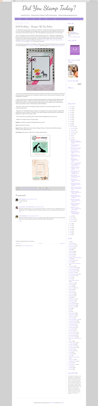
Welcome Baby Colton (47, 40)
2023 (70, 112)
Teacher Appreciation (74, 357)
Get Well (71, 286)
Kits (70, 310)
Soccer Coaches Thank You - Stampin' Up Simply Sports (75, 164)
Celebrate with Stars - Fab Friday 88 (75, 145)
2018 (70, 121)
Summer (71, 349)
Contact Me (29, 19)
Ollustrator (51, 402)
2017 (70, 123)
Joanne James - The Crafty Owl (26, 206)
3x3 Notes (71, 243)
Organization (72, 324)
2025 (70, 108)
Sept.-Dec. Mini (72, 336)
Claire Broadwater (23, 216)
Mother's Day (72, 316)
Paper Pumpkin (73, 327)
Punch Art (71, 330)
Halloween (71, 295)
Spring (70, 341)
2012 (70, 229)
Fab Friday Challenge (74, 280)
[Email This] (42, 188)
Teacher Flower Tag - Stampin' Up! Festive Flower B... (75, 184)
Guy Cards (71, 294)
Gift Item (71, 289)
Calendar (36, 19)
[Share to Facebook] (46, 188)
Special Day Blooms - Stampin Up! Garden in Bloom (75, 196)
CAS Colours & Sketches (74, 263)
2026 (70, 106)
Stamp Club (72, 344)
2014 (70, 225)
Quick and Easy (72, 332)
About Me (43, 19)
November (73, 128)
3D (69, 241)
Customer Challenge (74, 274)
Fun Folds (71, 284)
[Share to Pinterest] (47, 188)
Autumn (71, 248)
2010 (70, 232)
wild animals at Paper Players (56, 45)
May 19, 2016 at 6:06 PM (33, 216)
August (72, 133)
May (72, 139)
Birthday (23, 189)
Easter (70, 277)
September (73, 132)
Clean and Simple (31, 189)
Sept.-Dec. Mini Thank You (75, 338)
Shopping (23, 19)
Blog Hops (71, 254)
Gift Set (71, 291)
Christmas (71, 266)
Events (70, 278)
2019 (70, 119)
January (72, 221)
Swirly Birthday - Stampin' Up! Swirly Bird (75, 156)
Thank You (71, 359)
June (72, 137)
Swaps (70, 352)
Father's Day (72, 283)
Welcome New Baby (20, 41)
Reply (20, 202)
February (73, 219)
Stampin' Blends (73, 347)
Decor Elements (73, 275)
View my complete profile (74, 36)
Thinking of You (73, 361)
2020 (70, 117)
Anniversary (72, 246)
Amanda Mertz (72, 32)
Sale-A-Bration (72, 333)
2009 (70, 234)
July (71, 135)
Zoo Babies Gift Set (58, 40)
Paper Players (72, 325)
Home (17, 19)
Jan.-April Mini (72, 303)
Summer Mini (72, 350)
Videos (70, 366)
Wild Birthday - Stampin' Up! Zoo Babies (74, 160)
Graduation (72, 292)
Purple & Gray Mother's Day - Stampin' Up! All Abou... (75, 188)
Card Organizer (73, 260)
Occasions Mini (41, 189)
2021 (70, 116)
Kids (37, 189)
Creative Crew (72, 272)
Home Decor (72, 300)
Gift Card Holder (73, 287)
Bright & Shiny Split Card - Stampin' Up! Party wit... (75, 200)
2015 (70, 223)
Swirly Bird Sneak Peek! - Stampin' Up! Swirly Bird (75, 192)
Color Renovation (73, 269)
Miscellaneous (72, 314)
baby (20, 189)
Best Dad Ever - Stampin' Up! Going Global (75, 180)
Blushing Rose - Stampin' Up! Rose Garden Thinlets (75, 212)
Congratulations (73, 271)
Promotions (72, 329)
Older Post (62, 243)
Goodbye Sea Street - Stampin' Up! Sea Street (75, 168)
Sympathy (71, 353)
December (73, 126)
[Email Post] (40, 187)
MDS (70, 311)
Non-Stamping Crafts (74, 319)
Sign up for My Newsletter (62, 19)
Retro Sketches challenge (32, 45)
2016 (70, 125)
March (72, 217)
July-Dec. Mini (72, 306)
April (72, 216)
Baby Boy (30, 41)
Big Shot (71, 251)
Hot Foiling (71, 302)
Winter (70, 369)
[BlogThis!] (43, 188)
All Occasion (72, 245)
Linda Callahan (22, 199)
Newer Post (18, 243)
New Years (71, 318)
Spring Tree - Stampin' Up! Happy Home (75, 148)
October (73, 130)
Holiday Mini (72, 298)
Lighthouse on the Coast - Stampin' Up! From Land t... (75, 208)
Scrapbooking (72, 335)
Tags (70, 355)
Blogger (62, 402)
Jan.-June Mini (72, 305)
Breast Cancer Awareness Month (75, 258)
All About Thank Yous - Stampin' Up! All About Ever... (75, 204)
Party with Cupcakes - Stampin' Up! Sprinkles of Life (75, 172)
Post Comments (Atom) (27, 245)
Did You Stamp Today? (49, 8)
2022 (70, 114)
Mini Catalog (72, 313)
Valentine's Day (72, 364)
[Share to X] (44, 188)
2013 (70, 227)
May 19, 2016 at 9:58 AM (31, 199)
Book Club (71, 256)
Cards (26, 189)
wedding (71, 367)
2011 (70, 231)
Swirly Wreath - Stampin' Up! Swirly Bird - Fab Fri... (75, 176)
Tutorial (71, 362)
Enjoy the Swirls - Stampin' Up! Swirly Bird (75, 152)
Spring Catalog (48, 189)
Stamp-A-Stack (72, 345)
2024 (70, 110)
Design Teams (50, 19)
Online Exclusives (73, 322)
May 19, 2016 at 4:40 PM (38, 206)
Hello (70, 297)
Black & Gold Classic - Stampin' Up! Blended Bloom (75, 142)
